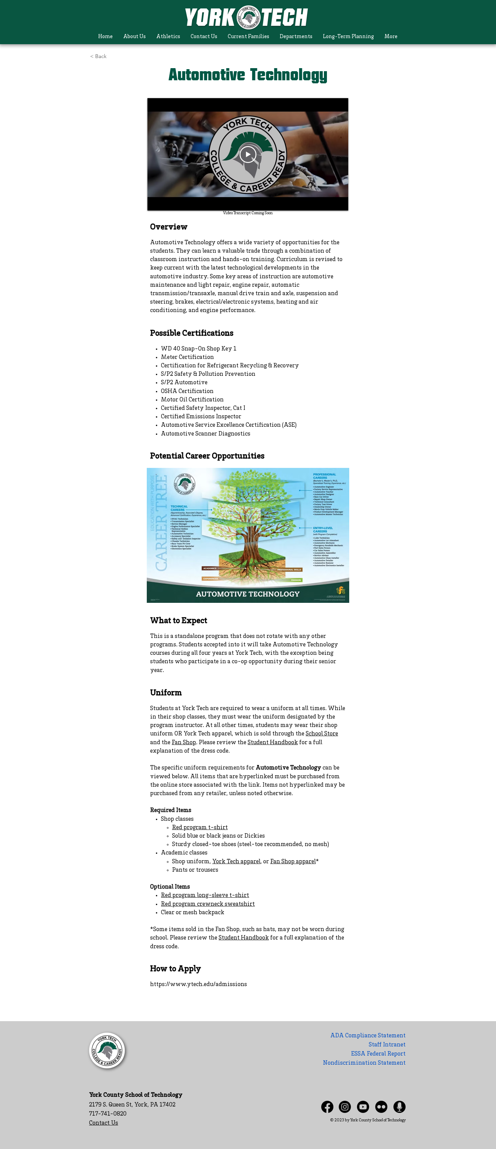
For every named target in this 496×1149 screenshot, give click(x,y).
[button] (134, 37)
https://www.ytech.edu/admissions (198, 985)
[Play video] (248, 154)
